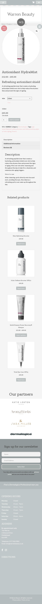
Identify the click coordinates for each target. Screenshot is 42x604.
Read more (21, 244)
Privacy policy (16, 600)
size (3, 98)
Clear (8, 102)
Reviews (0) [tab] (8, 147)
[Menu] (39, 26)
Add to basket (14, 120)
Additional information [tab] (12, 143)
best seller (12, 129)
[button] (36, 31)
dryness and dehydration (26, 129)
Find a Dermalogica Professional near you (21, 484)
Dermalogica (23, 127)
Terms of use (26, 600)
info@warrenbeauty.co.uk (14, 543)
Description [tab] (8, 139)
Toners (14, 131)
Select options (21, 335)
